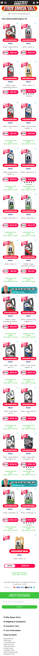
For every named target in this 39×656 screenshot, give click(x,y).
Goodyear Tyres (9, 650)
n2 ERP (24, 584)
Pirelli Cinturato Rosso (11, 652)
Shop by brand (8, 638)
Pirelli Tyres (7, 640)
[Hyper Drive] (19, 2)
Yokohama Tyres (9, 646)
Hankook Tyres (9, 644)
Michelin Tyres (8, 648)
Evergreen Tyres (9, 654)
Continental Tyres (9, 642)
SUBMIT (20, 607)
